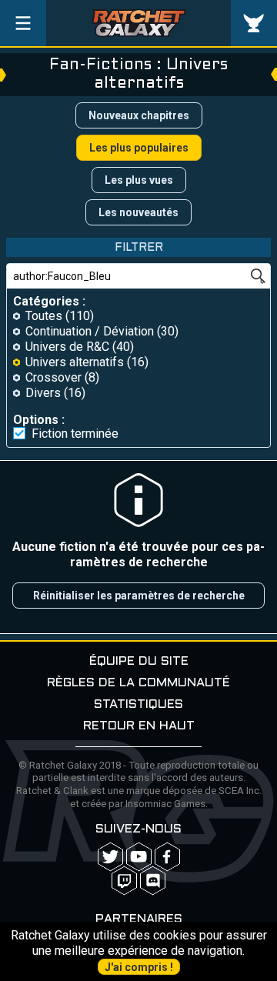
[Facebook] (167, 856)
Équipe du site (139, 661)
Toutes (43, 316)
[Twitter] (110, 856)
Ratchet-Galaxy (139, 23)
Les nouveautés (138, 212)
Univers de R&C (67, 346)
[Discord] (152, 880)
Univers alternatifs (74, 362)
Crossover (53, 377)
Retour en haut (139, 726)
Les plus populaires (139, 148)
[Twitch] (124, 880)
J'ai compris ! (139, 967)
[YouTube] (139, 856)
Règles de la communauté (138, 683)
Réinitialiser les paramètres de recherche (139, 595)
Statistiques (138, 704)
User (254, 23)
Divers (43, 392)
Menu (23, 23)
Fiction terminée (75, 434)
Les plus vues (139, 180)
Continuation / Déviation (89, 331)
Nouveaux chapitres (138, 115)
